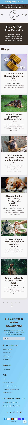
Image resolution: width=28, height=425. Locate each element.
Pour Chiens (6, 369)
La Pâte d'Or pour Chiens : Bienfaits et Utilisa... (14, 76)
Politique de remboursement (11, 389)
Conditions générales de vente (11, 406)
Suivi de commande (8, 382)
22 (12, 306)
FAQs (4, 379)
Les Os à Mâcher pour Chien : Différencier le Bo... (14, 116)
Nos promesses (7, 356)
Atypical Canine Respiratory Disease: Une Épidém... (14, 200)
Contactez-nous (7, 392)
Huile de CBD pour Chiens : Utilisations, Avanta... (14, 241)
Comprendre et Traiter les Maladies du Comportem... (14, 157)
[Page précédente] (3, 302)
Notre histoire (7, 352)
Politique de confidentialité (10, 402)
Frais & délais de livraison (10, 386)
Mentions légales (7, 349)
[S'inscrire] (23, 338)
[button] (2, 15)
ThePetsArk (15, 421)
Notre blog (6, 359)
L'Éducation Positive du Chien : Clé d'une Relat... (14, 280)
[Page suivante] (16, 306)
